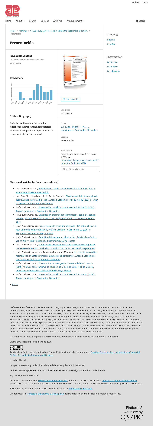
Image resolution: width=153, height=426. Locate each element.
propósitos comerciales (80, 388)
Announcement (75, 20)
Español (111, 44)
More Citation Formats (73, 169)
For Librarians (113, 71)
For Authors (112, 66)
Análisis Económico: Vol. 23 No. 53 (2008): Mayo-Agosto (67, 248)
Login (145, 2)
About (19, 20)
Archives (57, 20)
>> (16, 284)
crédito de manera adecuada (52, 380)
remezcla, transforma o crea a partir (46, 393)
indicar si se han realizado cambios (119, 380)
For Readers (112, 62)
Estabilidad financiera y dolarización (57, 237)
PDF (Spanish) (71, 99)
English (111, 39)
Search (32, 20)
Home (8, 20)
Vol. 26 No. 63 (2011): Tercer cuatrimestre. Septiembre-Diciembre (59, 30)
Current (45, 20)
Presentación (45, 188)
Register (135, 2)
